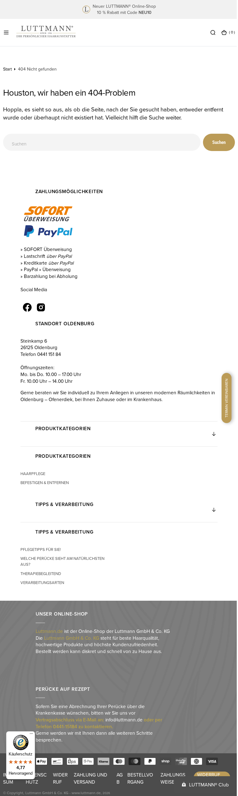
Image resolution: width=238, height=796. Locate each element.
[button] (6, 32)
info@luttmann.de (123, 719)
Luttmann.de (49, 631)
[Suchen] (208, 32)
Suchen (214, 142)
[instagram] (40, 307)
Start (7, 69)
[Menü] (31, 735)
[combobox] (99, 142)
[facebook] (27, 307)
